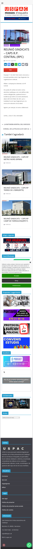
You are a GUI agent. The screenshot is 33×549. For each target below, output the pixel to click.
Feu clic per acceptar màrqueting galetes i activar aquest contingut (16, 380)
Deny (16, 280)
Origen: (14, 31)
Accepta (16, 276)
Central (6, 45)
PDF (10, 70)
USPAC (14, 60)
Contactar (5, 476)
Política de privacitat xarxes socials (12, 506)
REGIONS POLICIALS (15, 45)
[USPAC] (13, 447)
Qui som (4, 480)
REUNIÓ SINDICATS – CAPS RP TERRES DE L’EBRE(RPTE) (16, 189)
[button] (30, 262)
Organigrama (6, 483)
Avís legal (4, 498)
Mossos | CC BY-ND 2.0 (22, 31)
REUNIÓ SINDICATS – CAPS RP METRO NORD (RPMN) (16, 158)
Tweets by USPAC (16, 380)
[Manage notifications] (3, 545)
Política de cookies (7, 510)
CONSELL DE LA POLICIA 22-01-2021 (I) (16, 129)
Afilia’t (4, 487)
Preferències (16, 285)
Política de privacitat (8, 502)
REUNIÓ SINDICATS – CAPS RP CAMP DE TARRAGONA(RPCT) (16, 219)
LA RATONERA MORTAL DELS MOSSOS (17, 124)
